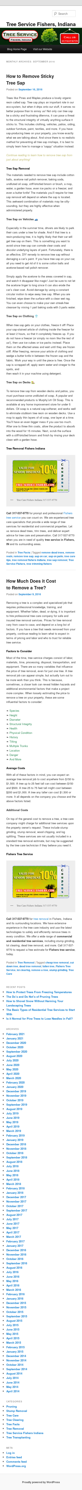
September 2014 (16, 1369)
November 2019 (16, 1096)
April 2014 (12, 1391)
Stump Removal (16, 1411)
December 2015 (16, 1303)
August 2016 (14, 1268)
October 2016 (14, 1259)
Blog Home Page (17, 49)
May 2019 (12, 1122)
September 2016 (16, 1263)
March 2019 (13, 1131)
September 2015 (16, 1316)
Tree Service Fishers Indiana (24, 1433)
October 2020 (14, 1047)
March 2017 (13, 1237)
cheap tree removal (57, 962)
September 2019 (16, 1104)
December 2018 (16, 1144)
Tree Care (12, 1415)
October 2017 (14, 1206)
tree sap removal (57, 560)
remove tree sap (23, 556)
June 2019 (12, 1118)
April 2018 (12, 1179)
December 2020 (16, 1043)
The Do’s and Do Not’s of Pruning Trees (32, 997)
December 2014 (16, 1356)
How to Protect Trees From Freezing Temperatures (39, 992)
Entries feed (14, 1457)
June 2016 (12, 1277)
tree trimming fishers (39, 564)
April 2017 (12, 1232)
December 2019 (16, 1091)
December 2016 (16, 1250)
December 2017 (16, 1197)
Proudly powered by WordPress (41, 1482)
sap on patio (56, 556)
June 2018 (12, 1171)
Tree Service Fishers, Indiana (41, 24)
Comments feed (16, 1461)
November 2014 (16, 1360)
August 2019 (14, 1109)
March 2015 (13, 1342)
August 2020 (14, 1056)
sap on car (41, 556)
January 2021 (14, 1038)
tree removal (41, 919)
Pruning (11, 1406)
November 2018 (16, 1149)
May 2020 (12, 1069)
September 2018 (16, 1157)
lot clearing (23, 970)
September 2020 (16, 1051)
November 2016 (16, 1254)
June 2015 (12, 1329)
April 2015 (12, 1338)
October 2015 (14, 1312)
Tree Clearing (15, 1420)
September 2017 (16, 1210)
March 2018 (13, 1184)
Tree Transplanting (18, 1437)
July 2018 (12, 1166)
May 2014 (12, 1387)
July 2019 (12, 1113)
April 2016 (12, 1285)
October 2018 (14, 1153)
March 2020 (13, 1078)
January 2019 (14, 1140)
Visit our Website (42, 49)
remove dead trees (52, 552)
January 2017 (14, 1246)
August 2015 (14, 1321)
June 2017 (12, 1223)
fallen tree (48, 966)
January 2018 (14, 1193)
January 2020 (14, 1087)
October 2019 (14, 1100)
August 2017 (14, 1215)
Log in (10, 1453)
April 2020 (12, 1074)
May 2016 (12, 1281)
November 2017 (16, 1201)
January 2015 (14, 1351)
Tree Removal (26, 962)
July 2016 (12, 1272)
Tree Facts (24, 552)
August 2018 (14, 1162)
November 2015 (16, 1307)
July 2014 (12, 1378)
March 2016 (13, 1290)
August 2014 (14, 1373)
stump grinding (58, 970)
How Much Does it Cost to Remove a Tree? (31, 584)
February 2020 (15, 1082)
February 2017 (15, 1241)
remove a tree (39, 970)
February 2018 (15, 1188)
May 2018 (12, 1175)
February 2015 (15, 1347)
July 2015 (12, 1325)
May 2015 (12, 1334)
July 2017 (12, 1219)
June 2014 (12, 1382)
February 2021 (15, 1034)
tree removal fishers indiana (29, 560)
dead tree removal (30, 966)
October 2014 (14, 1365)
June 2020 (12, 1065)
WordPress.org (16, 1466)
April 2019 (12, 1126)
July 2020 (12, 1060)
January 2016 (14, 1298)
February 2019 (15, 1135)
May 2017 (12, 1228)
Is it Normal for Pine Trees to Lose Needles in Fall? (39, 1018)
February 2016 (15, 1294)
